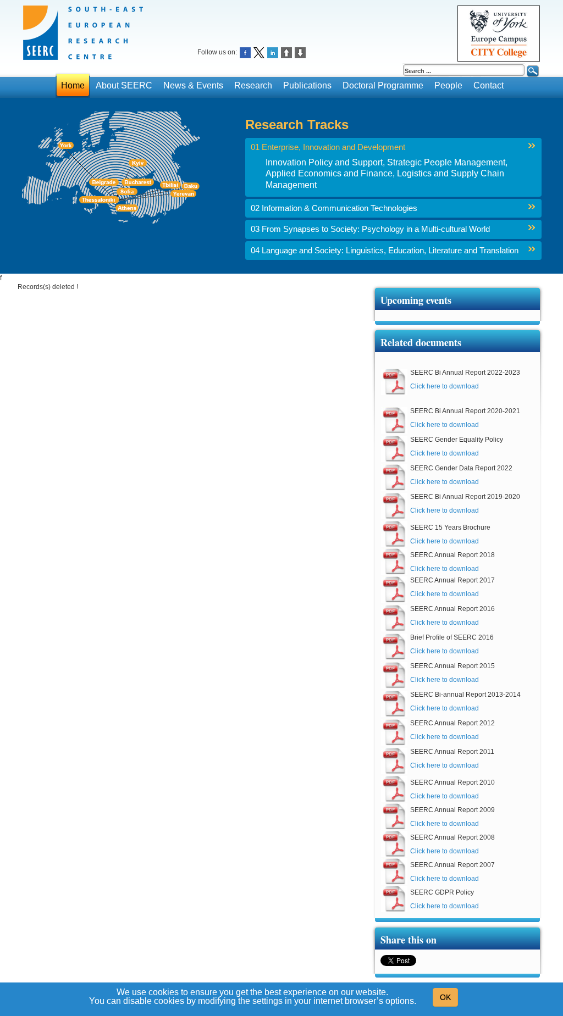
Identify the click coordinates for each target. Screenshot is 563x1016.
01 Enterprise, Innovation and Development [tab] (328, 147)
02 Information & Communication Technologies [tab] (334, 208)
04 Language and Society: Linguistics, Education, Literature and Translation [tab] (384, 250)
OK (445, 997)
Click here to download (444, 386)
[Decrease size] (300, 52)
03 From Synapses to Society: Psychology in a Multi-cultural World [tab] (370, 229)
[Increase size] (286, 52)
